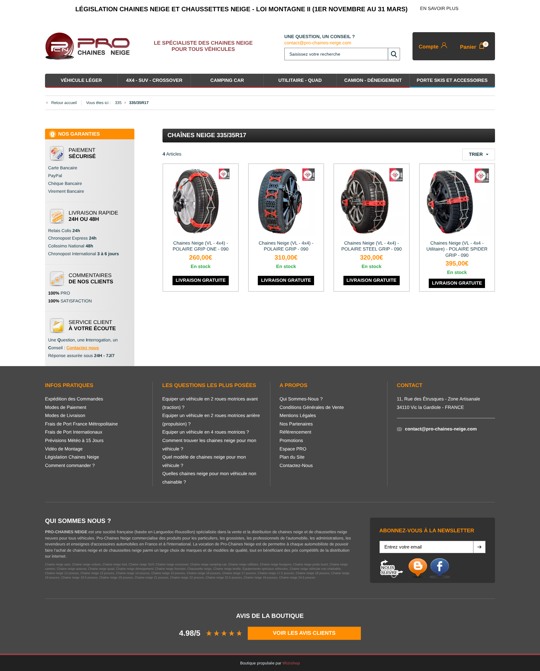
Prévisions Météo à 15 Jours (74, 440)
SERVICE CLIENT (92, 325)
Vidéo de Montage (63, 449)
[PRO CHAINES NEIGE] (90, 46)
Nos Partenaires (296, 424)
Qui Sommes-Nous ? (301, 399)
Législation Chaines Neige (72, 457)
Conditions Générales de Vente (312, 407)
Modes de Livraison (65, 415)
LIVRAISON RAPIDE (93, 216)
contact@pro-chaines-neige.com (317, 43)
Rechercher (394, 54)
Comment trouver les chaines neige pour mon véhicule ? (209, 445)
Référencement (296, 432)
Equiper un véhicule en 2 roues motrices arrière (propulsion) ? (211, 420)
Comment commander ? (70, 465)
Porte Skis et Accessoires (452, 80)
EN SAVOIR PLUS (439, 8)
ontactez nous (84, 347)
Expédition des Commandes (74, 399)
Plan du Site (292, 457)
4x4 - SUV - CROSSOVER (154, 80)
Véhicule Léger (81, 80)
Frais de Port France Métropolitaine (81, 424)
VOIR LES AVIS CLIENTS (304, 633)
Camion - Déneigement (373, 80)
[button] (479, 547)
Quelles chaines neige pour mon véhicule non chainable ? (209, 478)
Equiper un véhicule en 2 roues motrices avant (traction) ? (210, 403)
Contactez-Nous (296, 465)
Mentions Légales (298, 415)
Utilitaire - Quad (300, 80)
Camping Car (227, 80)
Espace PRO (293, 449)
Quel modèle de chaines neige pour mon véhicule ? (204, 461)
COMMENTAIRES (91, 278)
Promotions (291, 440)
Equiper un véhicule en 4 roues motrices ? (205, 432)
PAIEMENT (82, 153)
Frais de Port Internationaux (73, 432)
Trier (476, 154)
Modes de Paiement (65, 407)
